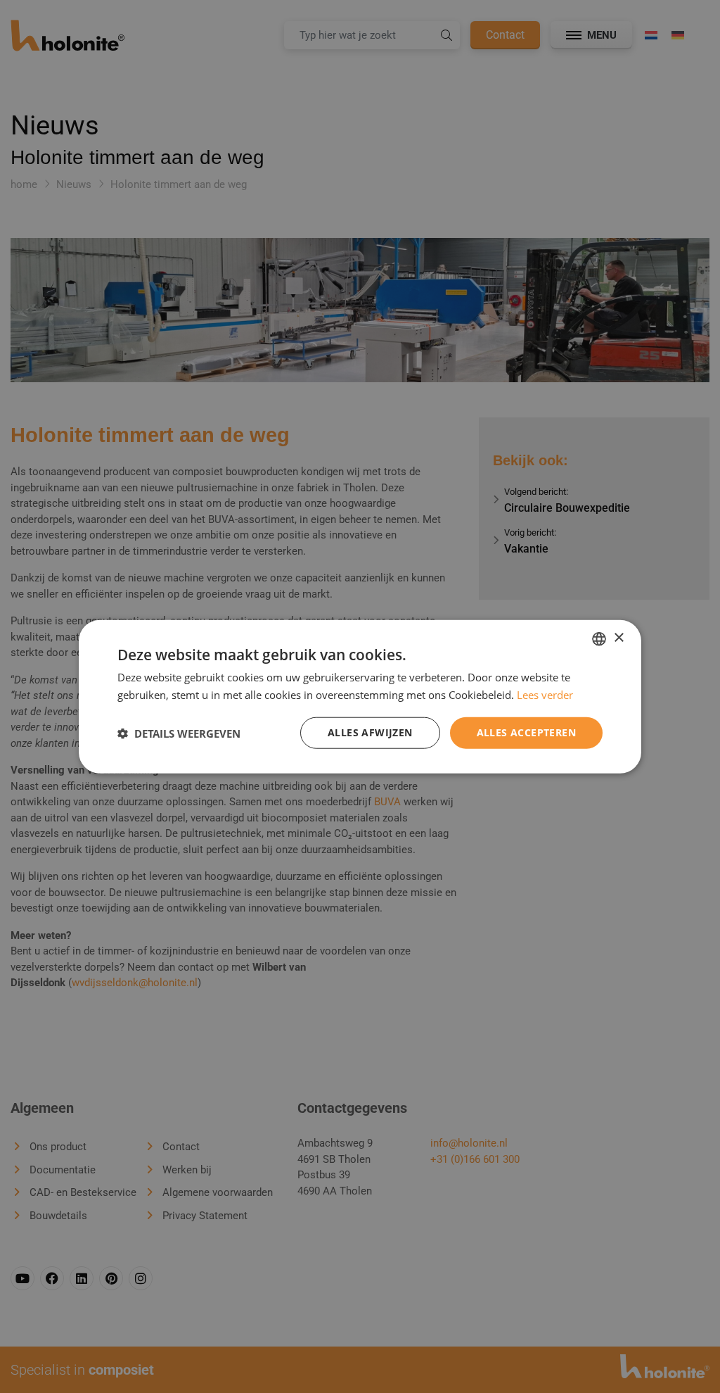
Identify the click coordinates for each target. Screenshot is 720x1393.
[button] (178, 732)
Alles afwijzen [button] (370, 732)
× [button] (618, 638)
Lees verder (545, 694)
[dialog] (360, 696)
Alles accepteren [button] (526, 732)
